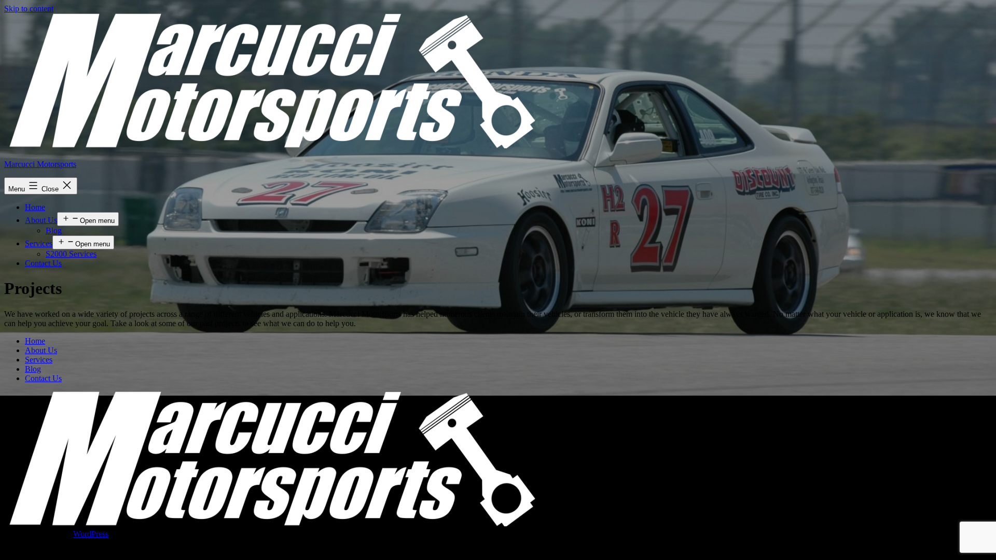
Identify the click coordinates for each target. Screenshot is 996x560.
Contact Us (43, 263)
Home (35, 207)
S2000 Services (71, 253)
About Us (41, 220)
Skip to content (28, 8)
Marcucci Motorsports (40, 164)
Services (38, 243)
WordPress (90, 533)
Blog (54, 230)
